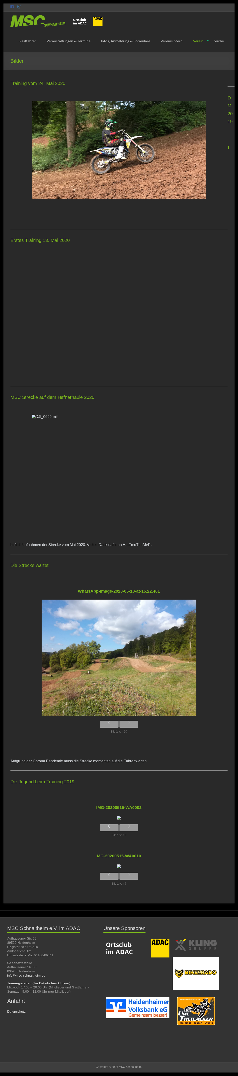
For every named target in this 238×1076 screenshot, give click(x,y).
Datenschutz (16, 1011)
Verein (198, 41)
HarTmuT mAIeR (137, 545)
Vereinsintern (171, 41)
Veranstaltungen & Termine (68, 41)
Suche (219, 41)
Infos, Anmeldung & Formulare (125, 41)
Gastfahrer (27, 41)
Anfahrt (16, 1001)
